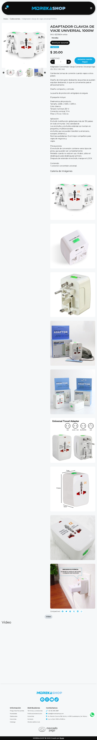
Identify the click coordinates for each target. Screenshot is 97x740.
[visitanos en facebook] (42, 699)
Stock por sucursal (60, 43)
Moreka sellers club (34, 722)
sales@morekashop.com (56, 713)
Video (48, 617)
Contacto (30, 719)
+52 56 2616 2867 (53, 711)
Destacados (13, 716)
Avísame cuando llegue (85, 60)
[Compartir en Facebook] (62, 611)
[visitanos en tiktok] (56, 699)
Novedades (13, 713)
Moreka (55, 38)
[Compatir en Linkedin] (77, 611)
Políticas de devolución (35, 713)
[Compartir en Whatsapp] (81, 611)
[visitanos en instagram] (47, 699)
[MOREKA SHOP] (48, 8)
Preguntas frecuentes (17, 711)
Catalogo (12, 722)
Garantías (13, 719)
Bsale (62, 738)
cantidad (55, 58)
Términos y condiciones (35, 711)
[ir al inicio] (49, 692)
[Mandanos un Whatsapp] (92, 715)
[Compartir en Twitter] (66, 611)
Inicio (5, 19)
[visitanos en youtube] (52, 699)
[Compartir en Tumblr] (74, 611)
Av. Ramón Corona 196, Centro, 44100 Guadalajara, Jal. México (67, 716)
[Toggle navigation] (91, 8)
